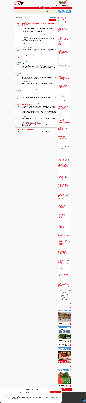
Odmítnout (55, 394)
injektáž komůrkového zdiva (61, 77)
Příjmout (55, 392)
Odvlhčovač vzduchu (60, 187)
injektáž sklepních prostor (61, 88)
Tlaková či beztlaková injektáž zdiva (62, 275)
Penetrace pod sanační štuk (61, 194)
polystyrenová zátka (60, 207)
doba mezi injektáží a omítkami (62, 38)
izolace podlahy (60, 127)
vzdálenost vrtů (26, 24)
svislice (28, 129)
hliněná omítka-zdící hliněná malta (62, 52)
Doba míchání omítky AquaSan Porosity (63, 39)
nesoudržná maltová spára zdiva (62, 177)
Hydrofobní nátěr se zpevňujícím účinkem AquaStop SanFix (63, 57)
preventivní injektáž (60, 216)
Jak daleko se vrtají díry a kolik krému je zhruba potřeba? (30, 122)
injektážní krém (60, 114)
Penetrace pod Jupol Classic (61, 193)
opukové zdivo (27, 104)
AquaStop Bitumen (25, 23)
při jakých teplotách (60, 217)
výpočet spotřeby (34, 123)
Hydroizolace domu (60, 59)
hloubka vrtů (24, 55)
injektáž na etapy (67, 78)
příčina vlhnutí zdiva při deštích (62, 218)
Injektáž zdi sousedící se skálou (27, 128)
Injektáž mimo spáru (60, 78)
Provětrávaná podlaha (61, 229)
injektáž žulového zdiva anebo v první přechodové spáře (62, 111)
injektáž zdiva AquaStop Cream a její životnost (63, 98)
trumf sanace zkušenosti (61, 277)
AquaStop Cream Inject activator (62, 21)
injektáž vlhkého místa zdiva (61, 84)
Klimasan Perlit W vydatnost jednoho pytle (63, 148)
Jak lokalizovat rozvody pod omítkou (62, 137)
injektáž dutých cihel (60, 76)
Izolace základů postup (61, 135)
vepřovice (59, 282)
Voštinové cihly (60, 285)
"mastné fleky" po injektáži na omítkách (63, 159)
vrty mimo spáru (29, 82)
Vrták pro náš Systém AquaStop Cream (63, 286)
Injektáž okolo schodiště (61, 79)
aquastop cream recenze (61, 22)
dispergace (59, 37)
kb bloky (65, 144)
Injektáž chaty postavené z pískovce (27, 61)
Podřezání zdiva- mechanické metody (62, 205)
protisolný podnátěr (60, 228)
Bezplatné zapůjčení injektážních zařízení (63, 29)
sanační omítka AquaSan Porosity (62, 106)
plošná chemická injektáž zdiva (62, 199)
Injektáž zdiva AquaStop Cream (62, 97)
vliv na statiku (64, 283)
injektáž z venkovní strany (61, 94)
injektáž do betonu (29, 55)
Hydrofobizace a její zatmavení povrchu (63, 54)
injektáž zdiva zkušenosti (61, 109)
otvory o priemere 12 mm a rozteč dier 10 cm (28, 95)
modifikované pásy (60, 163)
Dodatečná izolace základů (61, 44)
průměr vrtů (51, 23)
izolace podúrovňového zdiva (40, 23)
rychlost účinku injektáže (61, 234)
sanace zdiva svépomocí (61, 245)
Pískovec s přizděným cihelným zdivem (63, 195)
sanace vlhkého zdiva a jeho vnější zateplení (63, 241)
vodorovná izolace (60, 284)
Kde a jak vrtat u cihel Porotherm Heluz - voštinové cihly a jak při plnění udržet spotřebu (63, 146)
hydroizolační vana (60, 67)
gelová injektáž (60, 50)
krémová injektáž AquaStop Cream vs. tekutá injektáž (63, 266)
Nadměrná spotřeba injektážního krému (63, 166)
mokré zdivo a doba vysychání (62, 164)
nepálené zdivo (60, 175)
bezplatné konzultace (60, 28)
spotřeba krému (29, 123)
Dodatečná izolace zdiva (61, 45)
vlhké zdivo (59, 283)
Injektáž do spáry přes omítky (61, 75)
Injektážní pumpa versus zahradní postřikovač (63, 120)
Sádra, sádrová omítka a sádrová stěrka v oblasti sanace (64, 236)
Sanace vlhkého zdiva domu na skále (27, 22)
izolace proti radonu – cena (61, 129)
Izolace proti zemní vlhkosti (61, 130)
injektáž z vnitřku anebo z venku (62, 95)
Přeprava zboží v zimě (61, 215)
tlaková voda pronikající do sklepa (62, 276)
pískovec (68, 194)
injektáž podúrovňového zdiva (32, 23)
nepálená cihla (65, 174)
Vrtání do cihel (24, 116)
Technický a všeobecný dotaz (61, 261)
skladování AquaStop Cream (61, 253)
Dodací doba (59, 43)
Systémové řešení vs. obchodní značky (63, 260)
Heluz (66, 51)
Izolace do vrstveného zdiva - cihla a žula (63, 126)
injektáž (67, 68)
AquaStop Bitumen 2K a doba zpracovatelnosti (64, 19)
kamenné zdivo (47, 23)
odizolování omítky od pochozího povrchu (63, 178)
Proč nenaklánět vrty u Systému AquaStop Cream (64, 222)
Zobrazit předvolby (55, 397)
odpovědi (18, 129)
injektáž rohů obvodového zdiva (62, 87)
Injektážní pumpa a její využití (61, 119)
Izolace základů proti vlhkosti (61, 136)
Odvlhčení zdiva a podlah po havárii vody (63, 186)
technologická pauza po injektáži (62, 263)
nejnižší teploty (60, 174)
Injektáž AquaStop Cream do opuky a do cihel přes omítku (30, 103)
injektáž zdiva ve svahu (61, 105)
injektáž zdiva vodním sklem (61, 107)
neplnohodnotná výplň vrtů (61, 176)
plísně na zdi (59, 198)
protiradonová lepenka (61, 227)
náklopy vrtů (59, 167)
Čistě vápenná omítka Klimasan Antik (62, 31)
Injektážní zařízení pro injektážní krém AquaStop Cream (64, 122)
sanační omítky (60, 250)
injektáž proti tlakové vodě (61, 86)
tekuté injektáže (60, 268)
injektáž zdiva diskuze (61, 100)
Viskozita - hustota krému (66, 282)
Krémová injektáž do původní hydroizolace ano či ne (64, 154)
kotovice (59, 153)
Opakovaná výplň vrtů (61, 188)
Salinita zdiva (59, 239)
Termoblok (64, 273)
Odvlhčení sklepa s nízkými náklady (62, 184)
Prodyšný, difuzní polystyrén (61, 225)
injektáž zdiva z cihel (60, 108)
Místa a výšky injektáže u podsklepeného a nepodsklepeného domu (63, 161)
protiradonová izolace (61, 226)
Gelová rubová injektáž (61, 51)
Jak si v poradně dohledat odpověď (62, 139)
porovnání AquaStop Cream (61, 213)
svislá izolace (24, 129)
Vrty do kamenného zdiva (26, 81)
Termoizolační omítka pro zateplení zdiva (63, 274)
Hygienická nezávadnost (61, 68)
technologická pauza (60, 262)
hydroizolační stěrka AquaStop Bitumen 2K (63, 66)
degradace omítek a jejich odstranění (62, 36)
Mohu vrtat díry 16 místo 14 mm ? (27, 47)
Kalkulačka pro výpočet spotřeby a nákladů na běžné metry (63, 142)
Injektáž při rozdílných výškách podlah (62, 85)
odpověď (18, 23)
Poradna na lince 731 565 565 (62, 240)
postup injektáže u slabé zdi (61, 214)
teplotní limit (59, 273)
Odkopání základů (60, 179)
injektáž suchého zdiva (61, 89)
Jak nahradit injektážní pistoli (61, 138)
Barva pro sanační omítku (61, 27)
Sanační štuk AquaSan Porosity (62, 251)
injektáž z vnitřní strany (61, 96)
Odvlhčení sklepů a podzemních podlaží (63, 185)
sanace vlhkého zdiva (61, 244)
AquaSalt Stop (24, 89)
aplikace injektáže (60, 16)
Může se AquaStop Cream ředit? (62, 165)
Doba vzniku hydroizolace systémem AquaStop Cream (64, 41)
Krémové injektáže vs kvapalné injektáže (63, 158)
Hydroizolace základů (61, 64)
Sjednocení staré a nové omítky (62, 252)
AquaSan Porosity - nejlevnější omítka (62, 17)
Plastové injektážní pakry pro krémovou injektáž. (64, 196)
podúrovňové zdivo (60, 206)
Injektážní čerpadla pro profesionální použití (63, 113)
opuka (23, 104)
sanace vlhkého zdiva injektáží (62, 243)
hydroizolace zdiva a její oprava (62, 65)
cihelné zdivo (59, 30)
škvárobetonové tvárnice (61, 254)
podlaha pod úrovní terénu (61, 204)
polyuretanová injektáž (61, 208)
